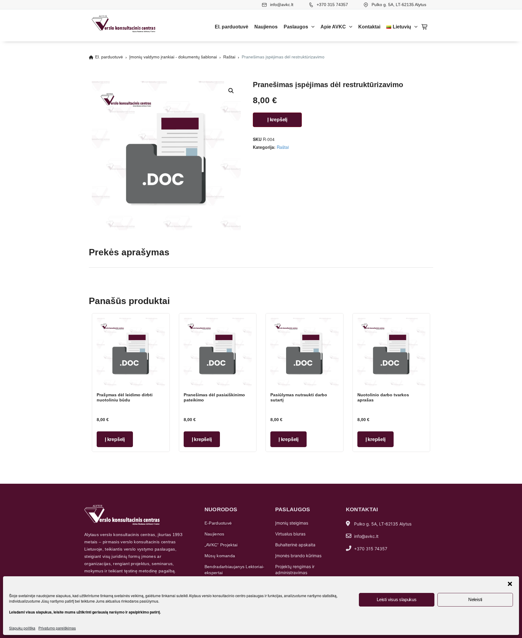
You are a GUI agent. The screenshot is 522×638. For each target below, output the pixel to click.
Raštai (229, 56)
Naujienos (266, 26)
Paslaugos (296, 26)
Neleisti (475, 599)
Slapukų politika (22, 627)
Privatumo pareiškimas (57, 627)
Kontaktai (369, 26)
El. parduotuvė (231, 26)
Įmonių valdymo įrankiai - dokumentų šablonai (173, 56)
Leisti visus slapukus (397, 599)
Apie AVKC (333, 26)
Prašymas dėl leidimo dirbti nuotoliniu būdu (125, 397)
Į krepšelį (277, 119)
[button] (510, 584)
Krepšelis (424, 27)
